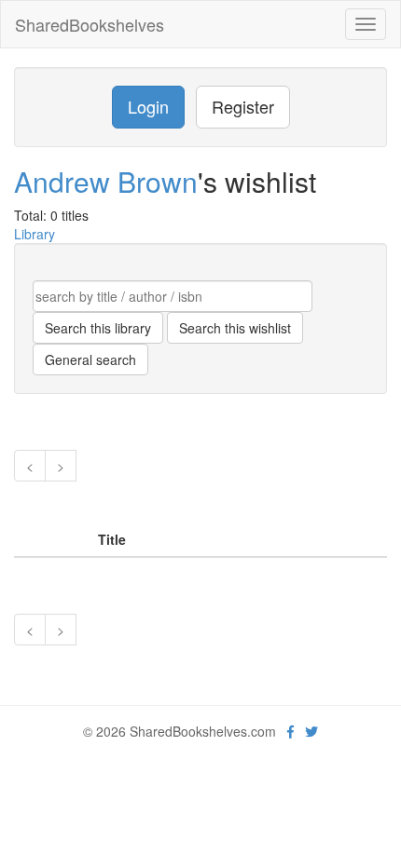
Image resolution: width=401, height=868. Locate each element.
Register (243, 106)
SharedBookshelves (89, 24)
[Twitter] (311, 731)
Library (34, 233)
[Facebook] (290, 731)
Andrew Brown (106, 181)
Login (148, 106)
